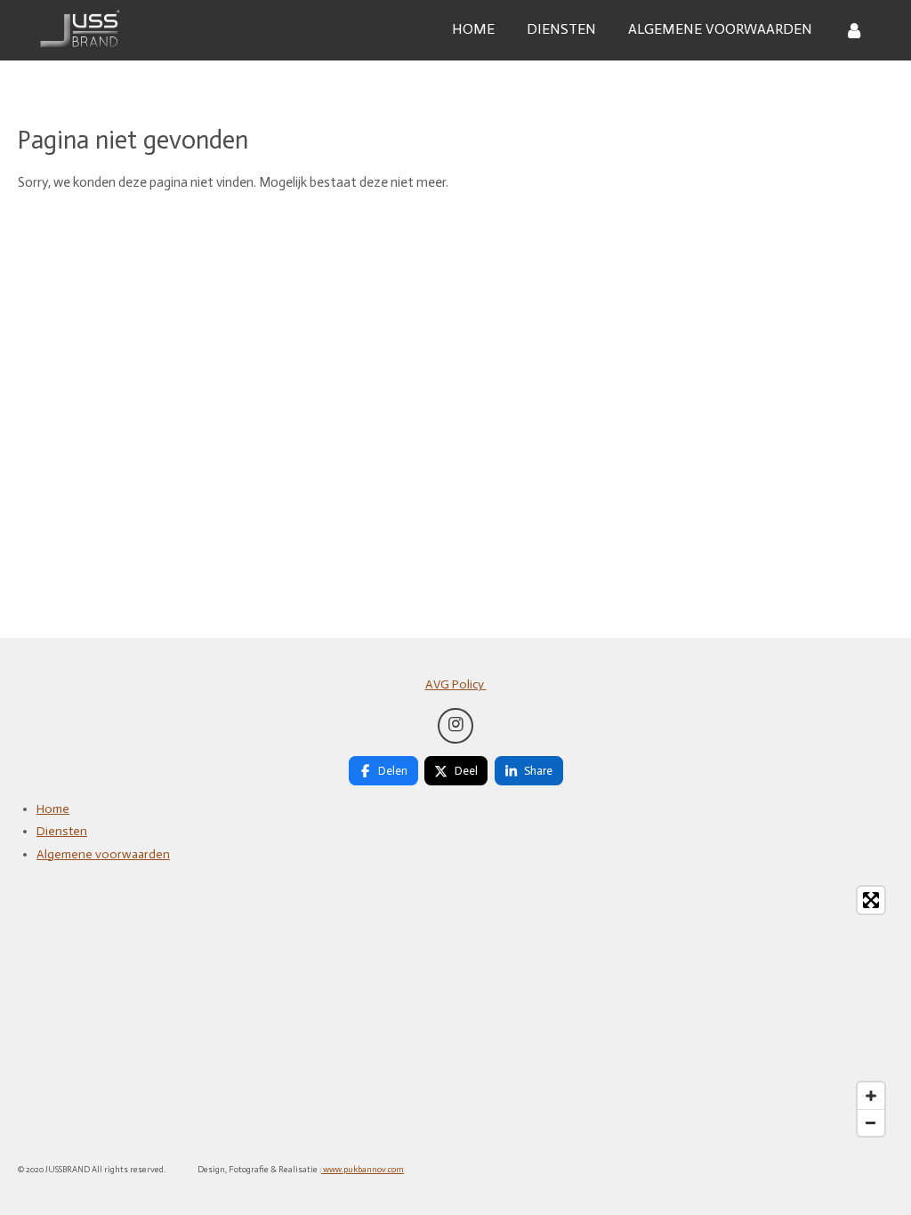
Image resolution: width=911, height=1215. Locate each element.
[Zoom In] (871, 1095)
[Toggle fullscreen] (871, 900)
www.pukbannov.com (362, 1169)
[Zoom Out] (871, 1122)
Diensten (61, 831)
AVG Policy (456, 684)
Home (52, 809)
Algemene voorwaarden (103, 854)
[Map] (455, 1011)
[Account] (854, 30)
